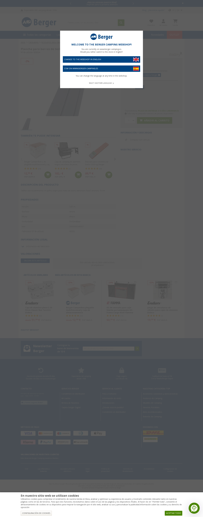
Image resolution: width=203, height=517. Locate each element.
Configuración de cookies (36, 513)
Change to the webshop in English (82, 59)
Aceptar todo (173, 513)
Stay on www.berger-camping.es (81, 68)
